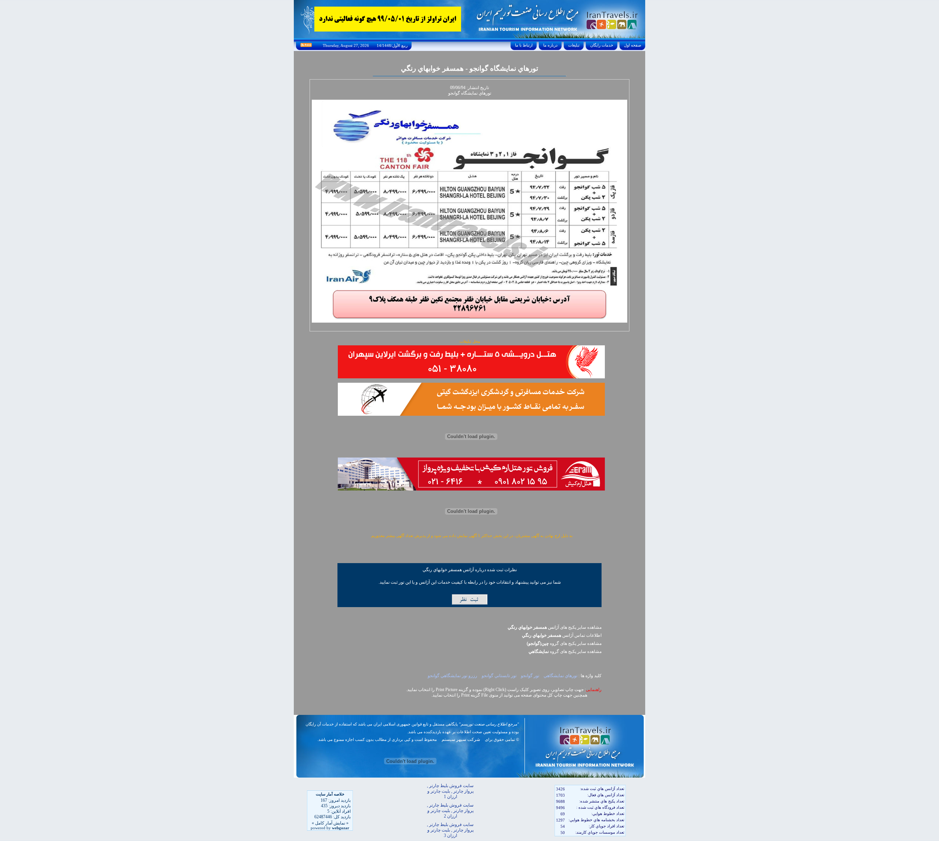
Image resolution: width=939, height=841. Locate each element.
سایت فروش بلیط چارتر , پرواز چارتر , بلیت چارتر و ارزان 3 (450, 830)
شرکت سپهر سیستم (461, 739)
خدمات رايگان (601, 45)
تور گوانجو (529, 675)
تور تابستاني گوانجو (498, 675)
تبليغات (574, 45)
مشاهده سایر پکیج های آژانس (555, 627)
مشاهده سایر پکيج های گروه (564, 643)
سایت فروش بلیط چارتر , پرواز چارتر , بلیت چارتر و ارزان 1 (450, 791)
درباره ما (550, 45)
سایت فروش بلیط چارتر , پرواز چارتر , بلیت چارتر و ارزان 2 (450, 811)
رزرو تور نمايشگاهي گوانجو (452, 675)
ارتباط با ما (524, 45)
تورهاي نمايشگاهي (559, 675)
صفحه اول (632, 45)
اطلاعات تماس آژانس (562, 635)
